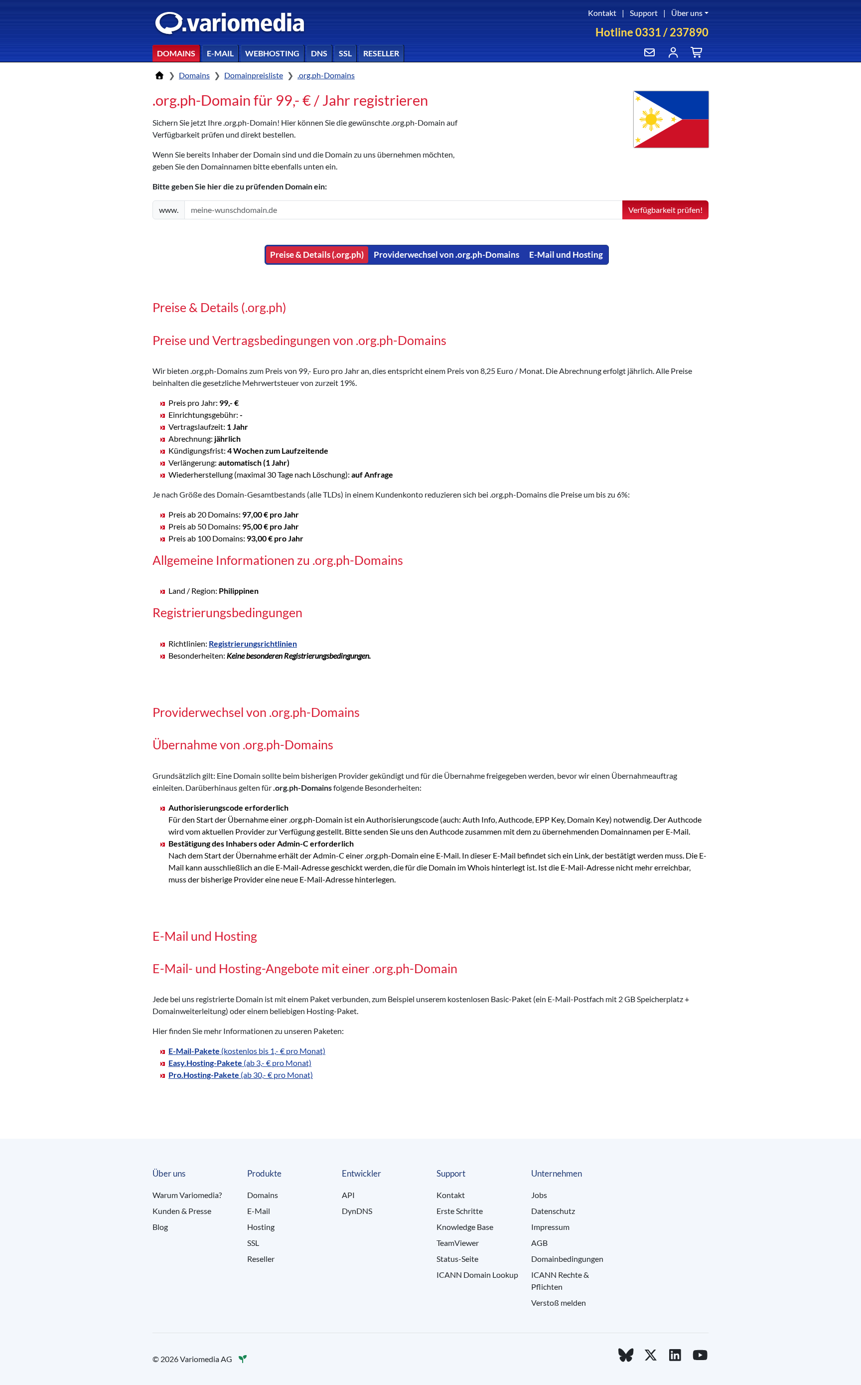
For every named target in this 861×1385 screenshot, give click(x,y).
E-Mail (220, 53)
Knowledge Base (464, 1226)
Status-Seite (457, 1258)
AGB (539, 1242)
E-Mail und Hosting (566, 254)
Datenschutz (553, 1210)
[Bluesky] (625, 1355)
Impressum (550, 1226)
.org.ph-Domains (326, 75)
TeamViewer (457, 1242)
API (348, 1195)
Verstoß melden (558, 1302)
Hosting (261, 1226)
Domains (176, 53)
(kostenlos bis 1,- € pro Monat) (246, 1050)
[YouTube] (700, 1355)
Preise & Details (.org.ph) (317, 254)
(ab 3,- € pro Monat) (239, 1062)
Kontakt (602, 12)
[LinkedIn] (675, 1355)
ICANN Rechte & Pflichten (560, 1280)
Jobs (539, 1195)
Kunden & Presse (181, 1210)
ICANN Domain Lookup (477, 1274)
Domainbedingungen (567, 1258)
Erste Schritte (459, 1210)
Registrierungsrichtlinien (253, 643)
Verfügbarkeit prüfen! (665, 209)
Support (644, 12)
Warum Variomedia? (187, 1195)
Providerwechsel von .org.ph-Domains (446, 254)
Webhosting (272, 53)
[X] (650, 1355)
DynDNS (357, 1210)
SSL (345, 53)
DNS (319, 53)
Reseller (381, 53)
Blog (160, 1226)
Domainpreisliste (253, 75)
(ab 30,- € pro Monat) (240, 1074)
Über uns (687, 12)
